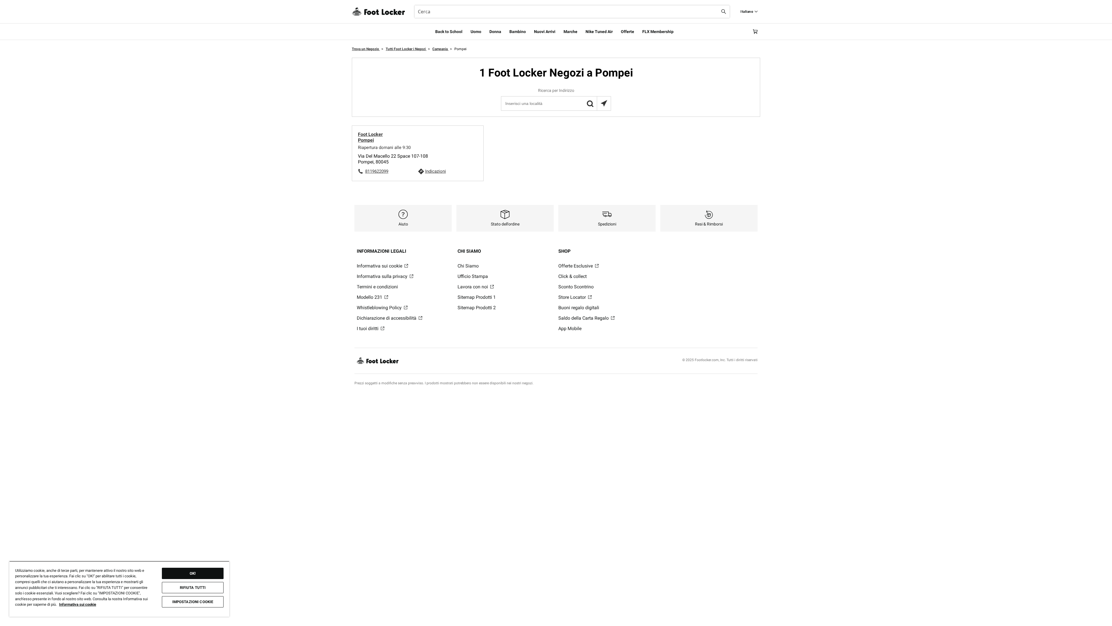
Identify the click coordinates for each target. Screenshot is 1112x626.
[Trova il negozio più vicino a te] (604, 103)
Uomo (476, 31)
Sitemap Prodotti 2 (477, 307)
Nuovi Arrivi (544, 31)
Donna (495, 31)
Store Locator (572, 297)
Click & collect (572, 276)
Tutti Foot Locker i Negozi (406, 49)
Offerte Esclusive (576, 266)
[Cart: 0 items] (755, 31)
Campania (440, 49)
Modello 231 (370, 297)
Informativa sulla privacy (383, 276)
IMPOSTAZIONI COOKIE (192, 602)
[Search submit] (724, 11)
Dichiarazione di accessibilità (387, 318)
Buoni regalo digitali (578, 307)
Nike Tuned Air (599, 31)
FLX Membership (658, 31)
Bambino (517, 31)
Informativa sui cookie (380, 266)
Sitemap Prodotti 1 (477, 297)
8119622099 (376, 171)
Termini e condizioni (377, 287)
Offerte (627, 31)
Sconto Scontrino (576, 287)
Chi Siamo (468, 266)
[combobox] (572, 11)
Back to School (448, 31)
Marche (570, 31)
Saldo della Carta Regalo (584, 318)
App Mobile (569, 328)
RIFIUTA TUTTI (193, 587)
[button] (590, 103)
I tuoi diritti (368, 328)
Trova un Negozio (366, 49)
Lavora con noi (473, 287)
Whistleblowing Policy (380, 307)
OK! (193, 573)
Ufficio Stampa (473, 276)
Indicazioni (435, 171)
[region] (119, 589)
